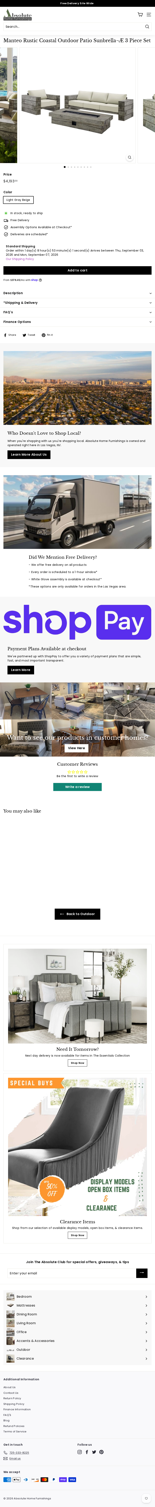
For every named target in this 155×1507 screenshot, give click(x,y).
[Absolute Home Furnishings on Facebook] (87, 1452)
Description (13, 293)
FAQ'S (7, 1415)
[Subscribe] (142, 1273)
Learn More (20, 670)
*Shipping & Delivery (20, 303)
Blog (6, 1420)
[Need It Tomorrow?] (77, 996)
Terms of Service (15, 1431)
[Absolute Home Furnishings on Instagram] (80, 1452)
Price (7, 174)
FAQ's (8, 312)
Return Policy (12, 1398)
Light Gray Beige (18, 200)
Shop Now (77, 1063)
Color (7, 192)
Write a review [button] (77, 787)
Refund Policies (13, 1426)
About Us (9, 1387)
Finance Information (17, 1409)
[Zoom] (129, 157)
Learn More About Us (29, 454)
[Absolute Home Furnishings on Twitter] (94, 1452)
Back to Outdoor (80, 914)
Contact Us (11, 1393)
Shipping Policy (13, 1404)
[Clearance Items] (77, 1147)
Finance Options (17, 322)
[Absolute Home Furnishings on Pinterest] (101, 1452)
